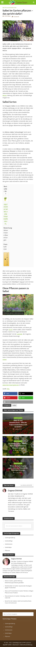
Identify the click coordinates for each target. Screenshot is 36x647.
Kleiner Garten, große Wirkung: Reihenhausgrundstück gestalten (14, 581)
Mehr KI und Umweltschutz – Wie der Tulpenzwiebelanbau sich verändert (18, 423)
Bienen (5, 95)
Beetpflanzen (7, 7)
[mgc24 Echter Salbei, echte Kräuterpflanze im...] (6, 199)
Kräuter (13, 7)
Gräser (5, 359)
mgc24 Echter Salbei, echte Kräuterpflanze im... (6, 214)
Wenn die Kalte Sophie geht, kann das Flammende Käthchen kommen (18, 468)
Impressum (16, 644)
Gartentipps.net (17, 642)
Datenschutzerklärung (26, 644)
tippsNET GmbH (7, 644)
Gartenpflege (9, 541)
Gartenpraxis (8, 544)
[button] (10, 393)
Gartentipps (8, 547)
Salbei (14, 405)
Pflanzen (7, 550)
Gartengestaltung (10, 537)
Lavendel (19, 334)
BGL (8, 389)
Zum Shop (7, 259)
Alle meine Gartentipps (26, 485)
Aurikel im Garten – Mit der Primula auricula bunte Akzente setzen (18, 446)
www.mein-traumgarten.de (11, 385)
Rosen (11, 330)
